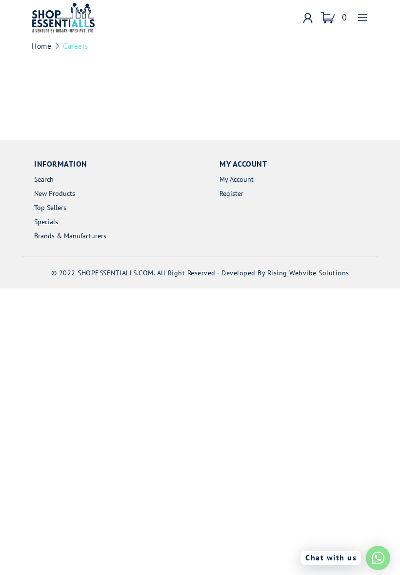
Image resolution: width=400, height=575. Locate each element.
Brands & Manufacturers (70, 235)
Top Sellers (50, 207)
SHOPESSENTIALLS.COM (116, 272)
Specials (46, 221)
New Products (54, 193)
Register (231, 193)
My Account (237, 179)
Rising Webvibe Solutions (308, 272)
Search (44, 179)
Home (41, 46)
